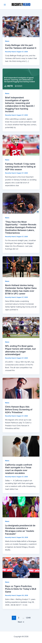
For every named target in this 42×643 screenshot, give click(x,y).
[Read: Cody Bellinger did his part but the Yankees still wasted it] (21, 26)
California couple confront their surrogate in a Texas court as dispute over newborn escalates (18, 468)
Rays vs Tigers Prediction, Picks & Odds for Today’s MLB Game (20, 589)
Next (21, 622)
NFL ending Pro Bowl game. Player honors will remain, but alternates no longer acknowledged (20, 350)
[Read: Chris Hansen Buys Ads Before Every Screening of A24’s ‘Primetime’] (21, 388)
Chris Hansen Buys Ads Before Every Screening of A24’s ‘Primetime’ (18, 409)
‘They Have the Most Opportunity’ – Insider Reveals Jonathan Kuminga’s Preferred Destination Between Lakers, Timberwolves (20, 227)
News (7, 41)
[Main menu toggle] (4, 4)
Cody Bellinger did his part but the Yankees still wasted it (20, 46)
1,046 (28, 618)
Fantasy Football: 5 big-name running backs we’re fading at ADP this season (20, 166)
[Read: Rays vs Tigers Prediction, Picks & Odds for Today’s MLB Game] (21, 567)
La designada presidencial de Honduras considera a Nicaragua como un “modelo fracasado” (20, 529)
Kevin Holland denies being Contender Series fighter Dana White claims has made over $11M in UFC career (21, 289)
